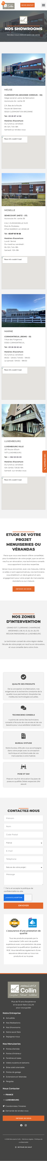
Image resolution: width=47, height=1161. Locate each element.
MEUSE (8, 89)
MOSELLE (9, 210)
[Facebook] (21, 1125)
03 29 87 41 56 (15, 116)
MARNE (8, 331)
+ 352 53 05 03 (15, 457)
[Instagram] (26, 1125)
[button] (43, 5)
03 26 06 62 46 (15, 347)
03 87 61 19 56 (15, 234)
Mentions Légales (27, 1139)
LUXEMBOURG (12, 441)
